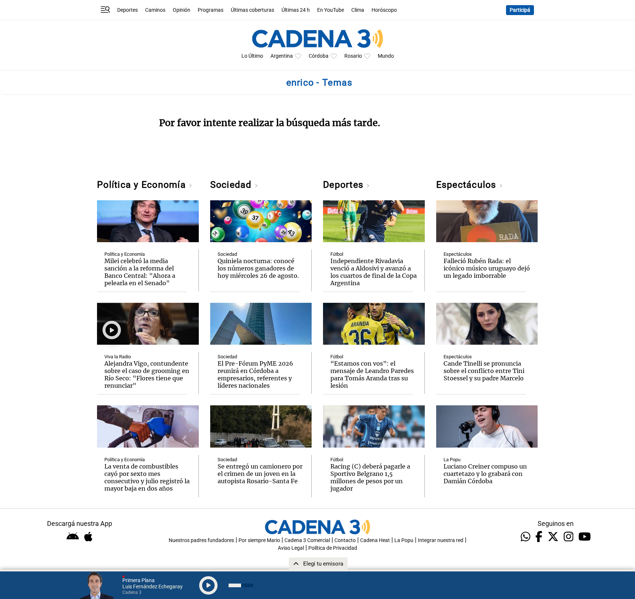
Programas (210, 10)
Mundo (386, 56)
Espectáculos (467, 184)
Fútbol (336, 254)
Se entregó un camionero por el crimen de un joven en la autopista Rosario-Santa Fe (260, 474)
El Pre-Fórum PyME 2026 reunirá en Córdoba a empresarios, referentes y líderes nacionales (255, 374)
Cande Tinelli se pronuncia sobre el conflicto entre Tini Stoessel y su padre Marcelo (484, 371)
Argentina (281, 56)
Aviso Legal (291, 548)
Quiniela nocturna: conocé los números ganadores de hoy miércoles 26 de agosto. (258, 268)
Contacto (345, 540)
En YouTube (330, 10)
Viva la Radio (117, 356)
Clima (357, 10)
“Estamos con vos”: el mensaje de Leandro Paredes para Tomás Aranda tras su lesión (372, 374)
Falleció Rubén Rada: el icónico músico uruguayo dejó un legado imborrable (487, 268)
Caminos (155, 10)
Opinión (181, 10)
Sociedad (232, 184)
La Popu (452, 459)
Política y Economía (143, 184)
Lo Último (252, 56)
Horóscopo (384, 10)
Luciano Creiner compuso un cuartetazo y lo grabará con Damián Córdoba (485, 474)
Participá (520, 10)
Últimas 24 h (295, 10)
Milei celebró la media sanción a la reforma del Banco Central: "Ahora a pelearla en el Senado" (139, 272)
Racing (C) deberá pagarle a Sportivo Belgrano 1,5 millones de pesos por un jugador (370, 477)
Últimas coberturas (252, 10)
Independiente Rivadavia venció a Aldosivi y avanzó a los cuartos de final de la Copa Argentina (373, 272)
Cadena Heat (375, 540)
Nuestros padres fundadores (201, 540)
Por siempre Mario (259, 540)
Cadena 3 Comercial (307, 540)
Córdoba (319, 56)
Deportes (127, 10)
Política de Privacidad (332, 548)
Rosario (353, 56)
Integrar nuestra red (440, 540)
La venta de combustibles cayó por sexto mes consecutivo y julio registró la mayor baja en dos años (147, 477)
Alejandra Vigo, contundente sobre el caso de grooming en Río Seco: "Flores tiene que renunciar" (146, 374)
